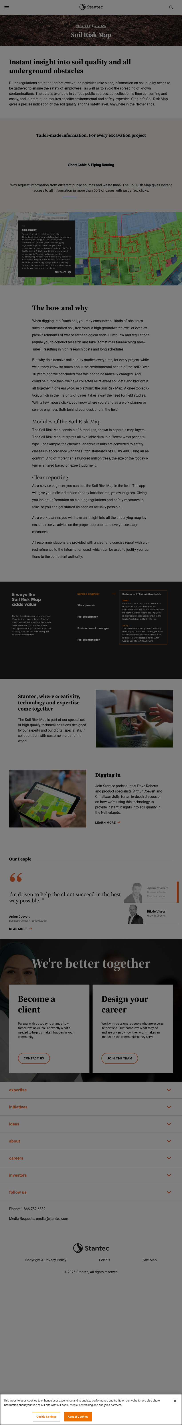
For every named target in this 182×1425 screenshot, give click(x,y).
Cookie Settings (46, 1416)
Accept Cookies (78, 1416)
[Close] (175, 1401)
